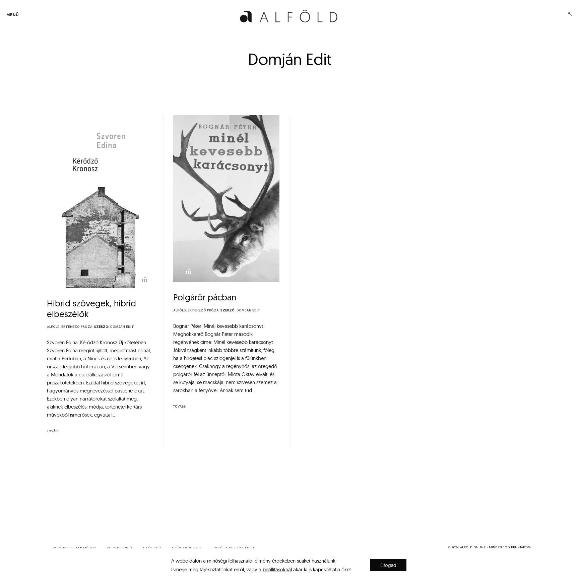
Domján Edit (122, 327)
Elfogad (388, 565)
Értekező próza (76, 327)
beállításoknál (277, 569)
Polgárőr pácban (204, 297)
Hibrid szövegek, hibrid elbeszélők (91, 308)
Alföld (53, 327)
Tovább (53, 431)
